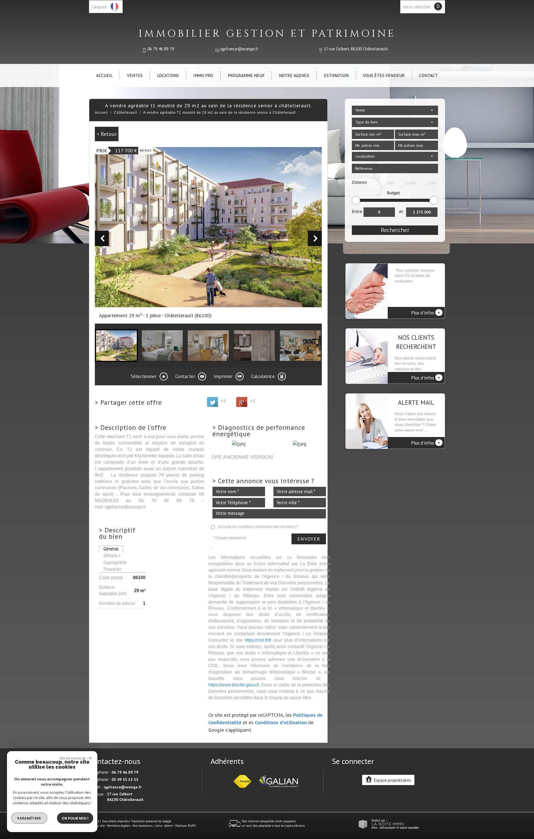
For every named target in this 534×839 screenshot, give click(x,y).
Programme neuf (246, 75)
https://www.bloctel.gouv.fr (233, 684)
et (401, 211)
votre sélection (417, 6)
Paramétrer (29, 818)
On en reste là (73, 758)
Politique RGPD (185, 826)
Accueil (104, 75)
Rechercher (395, 230)
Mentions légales (118, 826)
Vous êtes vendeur (384, 75)
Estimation (336, 75)
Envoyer (308, 539)
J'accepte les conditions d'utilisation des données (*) (257, 526)
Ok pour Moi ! (75, 818)
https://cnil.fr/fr (257, 639)
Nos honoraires (142, 826)
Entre (357, 211)
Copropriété (115, 562)
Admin (168, 826)
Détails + (112, 555)
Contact (428, 75)
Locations (168, 75)
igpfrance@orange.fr (239, 48)
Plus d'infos (425, 312)
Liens (158, 826)
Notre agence (294, 75)
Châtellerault (125, 113)
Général (110, 549)
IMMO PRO (203, 75)
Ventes (135, 75)
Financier (112, 569)
